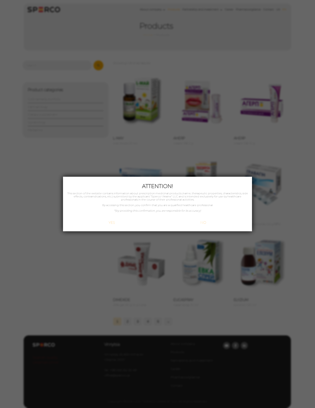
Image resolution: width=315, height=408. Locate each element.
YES (112, 222)
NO (203, 222)
